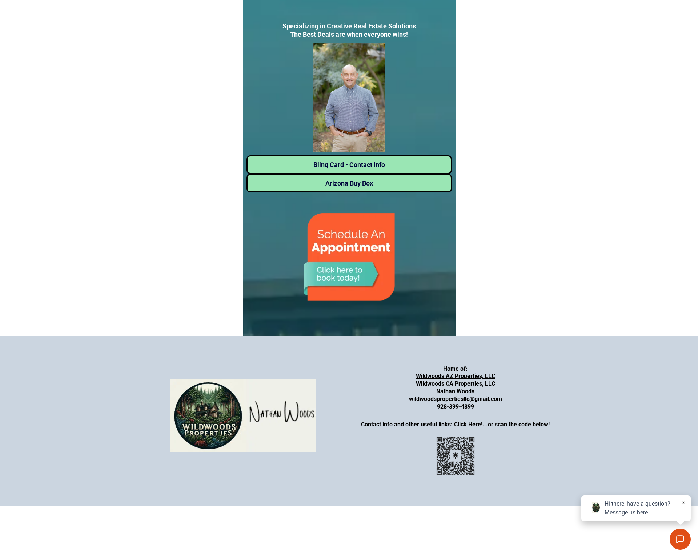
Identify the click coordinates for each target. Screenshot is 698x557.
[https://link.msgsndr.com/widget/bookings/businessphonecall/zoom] (349, 256)
